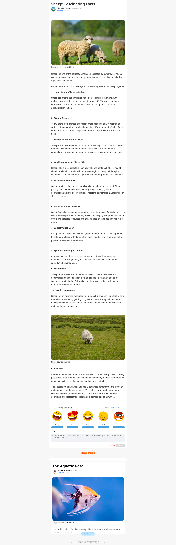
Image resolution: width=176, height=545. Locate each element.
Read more (88, 534)
